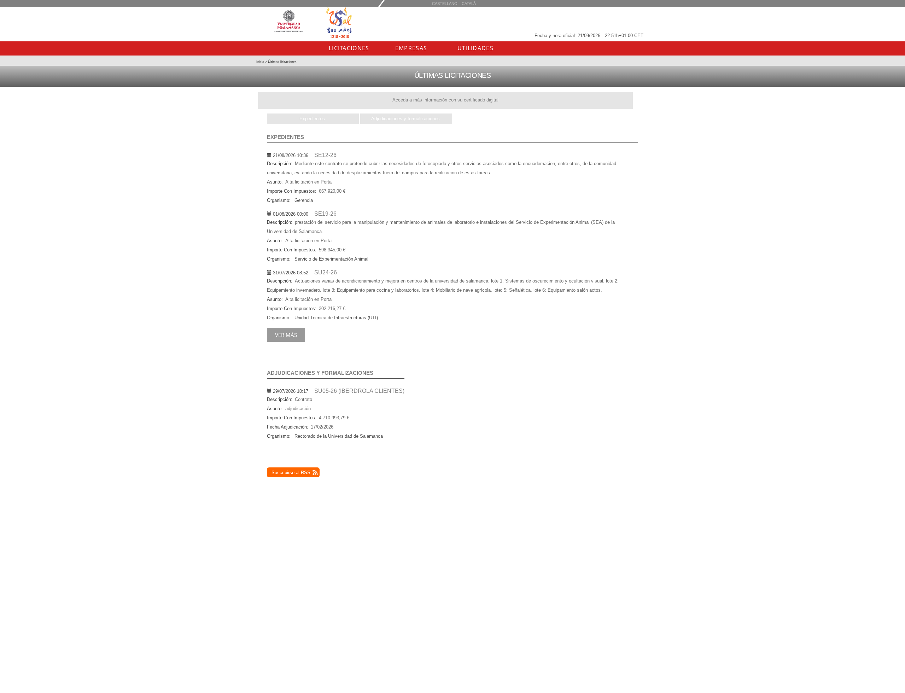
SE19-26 (325, 214)
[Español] (469, 3)
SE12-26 (325, 155)
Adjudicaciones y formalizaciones (405, 118)
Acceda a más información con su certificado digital (445, 100)
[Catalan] (444, 3)
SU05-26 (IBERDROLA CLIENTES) (359, 391)
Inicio (260, 62)
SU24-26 (325, 272)
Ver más (286, 334)
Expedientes (312, 118)
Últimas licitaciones (282, 62)
